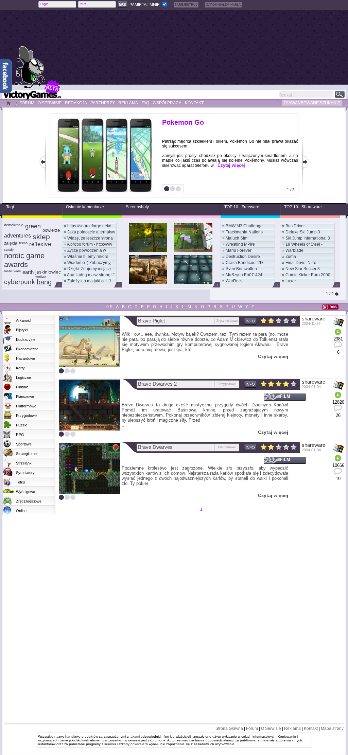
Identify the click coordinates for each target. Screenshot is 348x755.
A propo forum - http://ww (89, 244)
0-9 (109, 306)
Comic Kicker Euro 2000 (307, 275)
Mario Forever (238, 250)
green (33, 226)
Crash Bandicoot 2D (244, 262)
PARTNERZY (102, 103)
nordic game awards (24, 260)
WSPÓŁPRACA (167, 103)
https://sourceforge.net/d (89, 226)
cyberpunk (19, 281)
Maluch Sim (236, 238)
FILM (285, 396)
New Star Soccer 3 (302, 268)
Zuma (290, 256)
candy (9, 249)
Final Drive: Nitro (300, 262)
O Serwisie (271, 728)
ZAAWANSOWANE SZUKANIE (311, 103)
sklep (41, 237)
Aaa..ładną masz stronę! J (91, 275)
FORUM (26, 103)
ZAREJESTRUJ (186, 4)
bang (44, 282)
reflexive (40, 244)
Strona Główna (229, 728)
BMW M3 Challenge (244, 226)
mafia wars (12, 271)
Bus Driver (295, 226)
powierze (51, 230)
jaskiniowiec (48, 272)
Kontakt (311, 728)
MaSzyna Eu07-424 (244, 275)
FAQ (145, 103)
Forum (252, 728)
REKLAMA (128, 103)
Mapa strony (332, 728)
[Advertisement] (192, 47)
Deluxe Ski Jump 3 (302, 232)
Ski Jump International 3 (307, 238)
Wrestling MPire (240, 244)
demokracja (13, 225)
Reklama (292, 728)
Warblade (294, 250)
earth (28, 272)
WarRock (234, 281)
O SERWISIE (50, 103)
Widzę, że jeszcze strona (90, 238)
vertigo (40, 276)
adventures (17, 236)
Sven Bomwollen (241, 268)
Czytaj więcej (231, 165)
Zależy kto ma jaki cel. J (89, 281)
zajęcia (10, 243)
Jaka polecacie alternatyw (91, 232)
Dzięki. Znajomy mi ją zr (89, 268)
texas (23, 243)
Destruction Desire (243, 256)
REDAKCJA (76, 103)
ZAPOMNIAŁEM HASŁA (223, 4)
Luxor (290, 281)
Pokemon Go (183, 122)
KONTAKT (194, 103)
